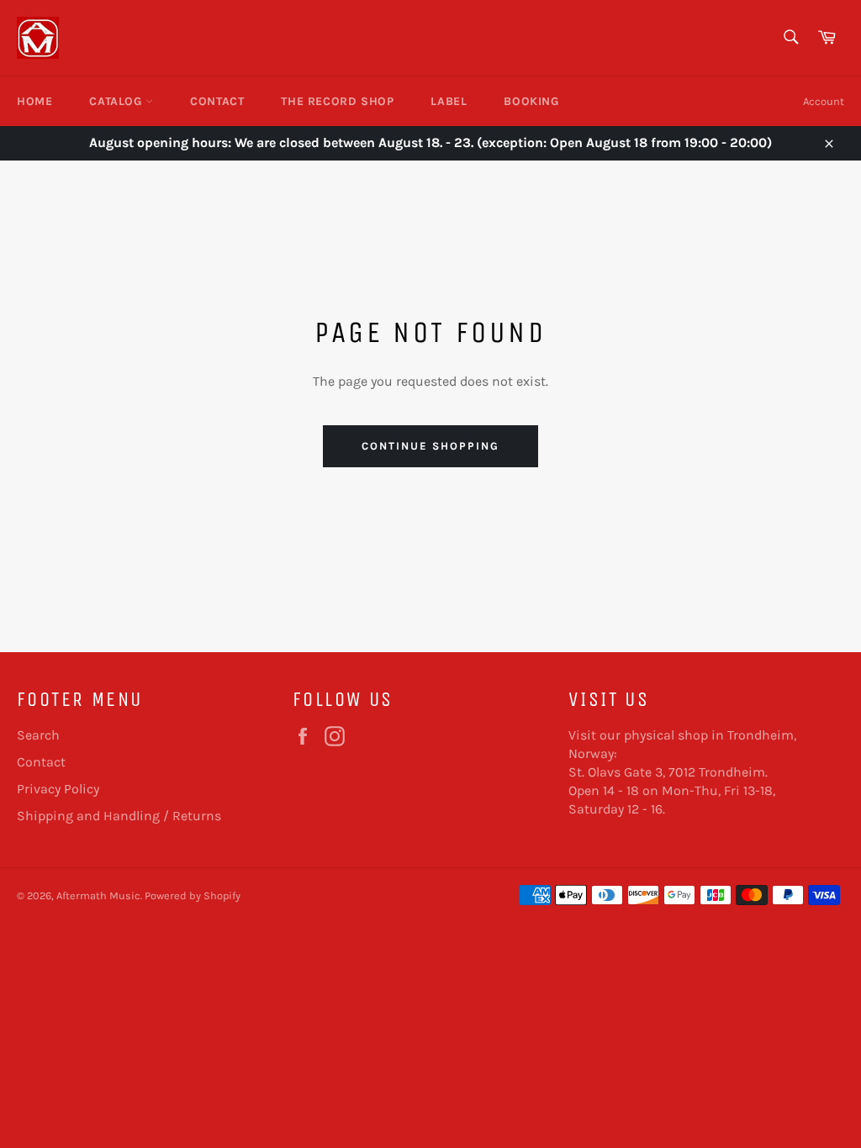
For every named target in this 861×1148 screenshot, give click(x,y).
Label (448, 101)
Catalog (117, 101)
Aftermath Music (98, 895)
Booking (531, 101)
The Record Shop (337, 101)
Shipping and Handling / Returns (119, 816)
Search (38, 735)
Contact (217, 101)
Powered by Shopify (192, 895)
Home (34, 101)
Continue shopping (430, 446)
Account (823, 101)
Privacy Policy (58, 789)
